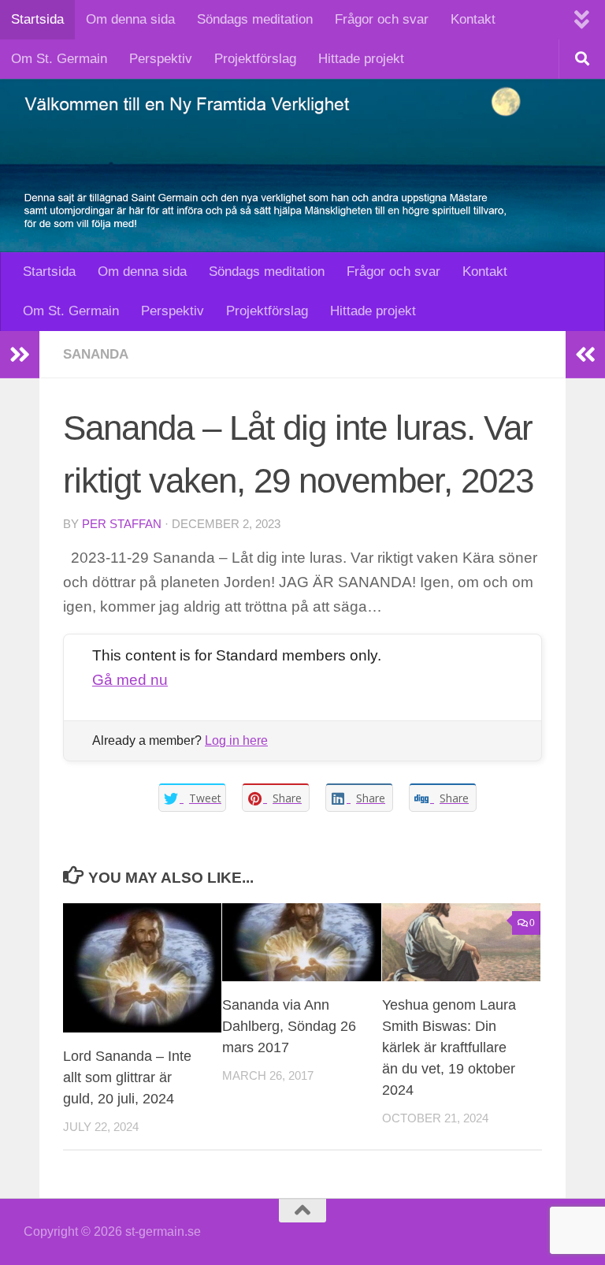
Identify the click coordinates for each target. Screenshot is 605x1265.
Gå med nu (130, 680)
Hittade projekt (361, 58)
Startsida (37, 19)
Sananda (95, 354)
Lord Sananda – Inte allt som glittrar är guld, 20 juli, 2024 (127, 1077)
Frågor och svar (382, 19)
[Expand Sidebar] (19, 354)
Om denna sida (130, 19)
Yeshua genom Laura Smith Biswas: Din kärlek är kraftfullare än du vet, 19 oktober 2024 (449, 1047)
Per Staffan (121, 524)
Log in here (236, 740)
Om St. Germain (59, 58)
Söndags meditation (255, 19)
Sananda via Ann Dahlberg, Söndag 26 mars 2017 (289, 1026)
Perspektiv (160, 58)
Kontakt (473, 19)
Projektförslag (255, 58)
